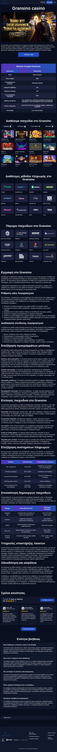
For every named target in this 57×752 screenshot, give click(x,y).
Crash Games (34, 126)
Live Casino (20, 126)
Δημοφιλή (6, 126)
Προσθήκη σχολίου (47, 600)
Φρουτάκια (48, 126)
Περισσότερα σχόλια (28, 629)
